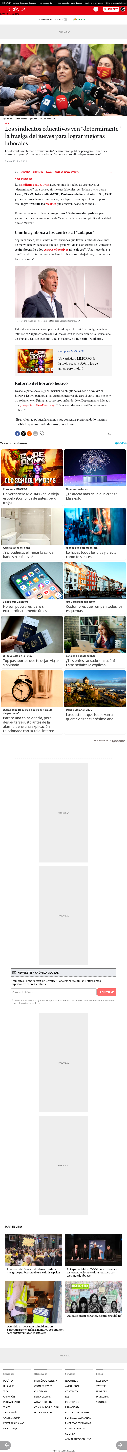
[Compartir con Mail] (35, 433)
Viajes (6, 1407)
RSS (67, 1396)
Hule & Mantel (43, 1412)
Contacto (71, 1391)
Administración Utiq (78, 1439)
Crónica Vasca (43, 1386)
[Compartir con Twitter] (23, 433)
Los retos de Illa (46, 3)
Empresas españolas (78, 1423)
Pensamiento (11, 1401)
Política (8, 1380)
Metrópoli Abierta (45, 1380)
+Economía (10, 1412)
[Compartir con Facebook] (17, 433)
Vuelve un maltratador (94, 3)
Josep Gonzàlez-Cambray (67, 172)
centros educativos (56, 249)
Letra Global (42, 1396)
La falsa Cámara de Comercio (24, 3)
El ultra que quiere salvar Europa (69, 3)
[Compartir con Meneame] (29, 433)
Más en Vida (13, 1226)
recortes (50, 203)
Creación (9, 1396)
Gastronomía (11, 1417)
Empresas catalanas (78, 1417)
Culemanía (40, 1391)
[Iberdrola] (78, 19)
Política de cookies (77, 1412)
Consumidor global (47, 1407)
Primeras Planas (13, 1423)
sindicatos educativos (35, 184)
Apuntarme (107, 992)
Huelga (48, 172)
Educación (25, 172)
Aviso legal (72, 1386)
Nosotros (71, 1380)
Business (8, 1386)
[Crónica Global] (51, 9)
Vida (7, 123)
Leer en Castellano (10, 13)
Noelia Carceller (23, 178)
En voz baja (10, 1428)
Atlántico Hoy (43, 1401)
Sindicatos (38, 172)
